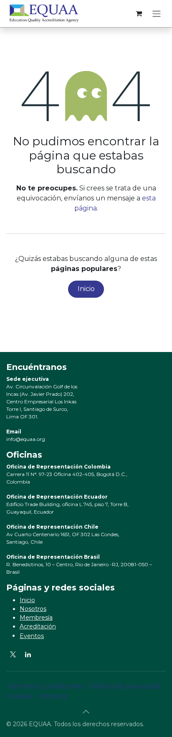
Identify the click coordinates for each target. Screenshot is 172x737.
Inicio (86, 289)
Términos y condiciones (44, 686)
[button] (86, 712)
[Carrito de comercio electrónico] (138, 13)
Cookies (19, 696)
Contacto (52, 696)
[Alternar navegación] (156, 13)
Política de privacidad (124, 686)
